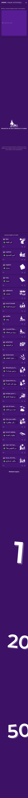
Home (3, 8)
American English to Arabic (12, 8)
